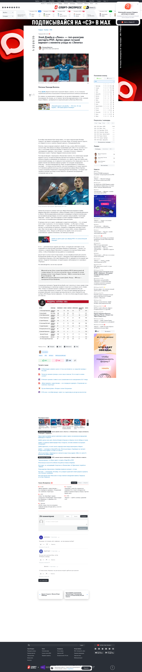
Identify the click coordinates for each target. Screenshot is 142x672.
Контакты (29, 660)
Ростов (97, 108)
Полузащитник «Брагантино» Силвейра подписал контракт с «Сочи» (57, 469)
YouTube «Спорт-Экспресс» (105, 645)
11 (103, 287)
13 (66, 496)
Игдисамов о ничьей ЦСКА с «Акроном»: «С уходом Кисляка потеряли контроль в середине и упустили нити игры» (102, 282)
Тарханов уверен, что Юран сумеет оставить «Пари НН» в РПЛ (56, 460)
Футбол (37, 1)
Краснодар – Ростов (103, 130)
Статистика (79, 3)
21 (66, 486)
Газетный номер (45, 651)
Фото (91, 3)
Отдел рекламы (30, 655)
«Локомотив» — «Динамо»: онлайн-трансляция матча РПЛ (104, 192)
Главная (40, 30)
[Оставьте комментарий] (66, 521)
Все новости (107, 331)
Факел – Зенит (102, 128)
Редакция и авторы (31, 651)
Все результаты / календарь (104, 142)
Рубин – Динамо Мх (103, 139)
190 (40, 486)
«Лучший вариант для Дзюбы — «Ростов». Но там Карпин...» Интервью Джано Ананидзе (66, 106)
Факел (97, 116)
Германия (69, 486)
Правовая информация (79, 653)
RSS (98, 331)
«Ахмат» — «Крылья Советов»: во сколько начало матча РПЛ (102, 179)
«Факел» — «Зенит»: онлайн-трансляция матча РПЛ (102, 261)
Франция (43, 503)
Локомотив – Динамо (103, 132)
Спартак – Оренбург (103, 137)
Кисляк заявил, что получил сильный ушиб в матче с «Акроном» (104, 289)
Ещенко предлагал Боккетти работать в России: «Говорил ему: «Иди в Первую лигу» (103, 315)
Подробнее (70, 668)
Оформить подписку (46, 655)
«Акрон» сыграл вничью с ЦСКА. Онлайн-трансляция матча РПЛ (103, 302)
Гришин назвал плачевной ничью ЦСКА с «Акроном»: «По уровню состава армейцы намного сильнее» (103, 274)
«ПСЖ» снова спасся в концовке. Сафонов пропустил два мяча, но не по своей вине (49, 506)
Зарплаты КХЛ (60, 653)
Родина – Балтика (103, 135)
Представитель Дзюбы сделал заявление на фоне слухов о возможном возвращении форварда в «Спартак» (62, 436)
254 (103, 306)
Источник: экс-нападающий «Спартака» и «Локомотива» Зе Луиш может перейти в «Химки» (62, 465)
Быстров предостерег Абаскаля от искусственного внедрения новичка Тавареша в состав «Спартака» (61, 476)
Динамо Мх (98, 94)
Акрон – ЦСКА (102, 126)
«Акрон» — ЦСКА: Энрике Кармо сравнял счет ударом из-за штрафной (104, 321)
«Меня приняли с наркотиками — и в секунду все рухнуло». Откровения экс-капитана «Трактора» (49, 490)
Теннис (59, 1)
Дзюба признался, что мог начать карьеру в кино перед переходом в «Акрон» (60, 446)
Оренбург (98, 102)
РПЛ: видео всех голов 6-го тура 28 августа (103, 266)
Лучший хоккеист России (62, 655)
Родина (97, 110)
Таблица (66, 3)
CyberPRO (91, 1)
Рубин (97, 100)
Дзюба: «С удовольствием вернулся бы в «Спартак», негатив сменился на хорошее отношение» (61, 443)
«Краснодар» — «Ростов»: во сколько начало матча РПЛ (104, 255)
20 (103, 324)
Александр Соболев (102, 157)
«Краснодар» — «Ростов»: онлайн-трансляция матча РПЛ (103, 232)
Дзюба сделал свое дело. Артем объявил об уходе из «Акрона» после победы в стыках (63, 440)
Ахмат (97, 104)
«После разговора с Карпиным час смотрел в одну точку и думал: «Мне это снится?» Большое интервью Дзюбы (62, 453)
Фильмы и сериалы (81, 1)
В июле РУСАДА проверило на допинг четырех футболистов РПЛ (104, 173)
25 (100, 236)
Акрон (97, 114)
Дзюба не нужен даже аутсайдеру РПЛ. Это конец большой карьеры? (69, 239)
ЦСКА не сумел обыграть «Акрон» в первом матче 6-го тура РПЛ (103, 308)
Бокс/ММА (51, 1)
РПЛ (51, 30)
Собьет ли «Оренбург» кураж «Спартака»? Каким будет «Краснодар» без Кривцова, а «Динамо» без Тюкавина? (50, 498)
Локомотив (98, 112)
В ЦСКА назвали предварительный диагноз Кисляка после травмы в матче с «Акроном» (103, 296)
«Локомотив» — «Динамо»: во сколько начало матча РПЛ (102, 226)
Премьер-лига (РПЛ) (52, 3)
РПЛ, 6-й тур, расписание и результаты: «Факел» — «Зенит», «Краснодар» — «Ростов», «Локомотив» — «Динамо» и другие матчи (104, 248)
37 (40, 503)
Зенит (97, 92)
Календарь (72, 3)
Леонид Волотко (47, 47)
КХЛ (42, 486)
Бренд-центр (30, 657)
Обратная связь (77, 655)
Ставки (99, 1)
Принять (86, 668)
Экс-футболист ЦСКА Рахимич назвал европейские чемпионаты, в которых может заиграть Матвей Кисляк (104, 186)
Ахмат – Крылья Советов (104, 134)
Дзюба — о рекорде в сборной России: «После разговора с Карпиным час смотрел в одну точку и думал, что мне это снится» (61, 449)
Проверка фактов (31, 653)
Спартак (97, 88)
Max (77, 346)
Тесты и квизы (60, 651)
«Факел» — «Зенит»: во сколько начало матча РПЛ (103, 221)
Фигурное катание (68, 1)
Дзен (60, 346)
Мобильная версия (78, 657)
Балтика (97, 96)
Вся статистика (104, 165)
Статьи (60, 3)
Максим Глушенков (102, 153)
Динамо (97, 98)
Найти (81, 645)
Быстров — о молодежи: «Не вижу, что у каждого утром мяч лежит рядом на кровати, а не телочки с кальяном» (63, 472)
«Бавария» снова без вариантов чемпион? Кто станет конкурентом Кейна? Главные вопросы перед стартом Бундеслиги (76, 491)
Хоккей (44, 1)
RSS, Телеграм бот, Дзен (79, 651)
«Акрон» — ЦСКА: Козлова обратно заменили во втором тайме (103, 327)
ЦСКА (97, 90)
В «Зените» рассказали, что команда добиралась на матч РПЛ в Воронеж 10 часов (104, 239)
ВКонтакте (69, 346)
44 (40, 494)
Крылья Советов (99, 106)
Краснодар (98, 85)
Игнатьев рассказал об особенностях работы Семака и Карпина (56, 462)
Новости (86, 3)
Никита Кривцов (101, 161)
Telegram (52, 346)
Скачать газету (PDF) (46, 653)
